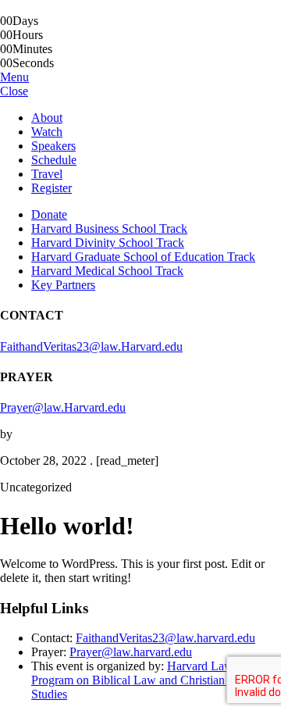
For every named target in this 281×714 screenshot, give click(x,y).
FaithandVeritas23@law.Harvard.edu (91, 346)
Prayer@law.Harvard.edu (63, 407)
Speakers (53, 145)
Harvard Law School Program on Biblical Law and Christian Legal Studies (151, 680)
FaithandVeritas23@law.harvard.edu (165, 637)
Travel (46, 173)
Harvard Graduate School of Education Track (143, 256)
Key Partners (63, 284)
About (46, 117)
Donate (49, 214)
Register (51, 188)
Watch (46, 131)
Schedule (53, 159)
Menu (14, 77)
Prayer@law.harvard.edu (130, 652)
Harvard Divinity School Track (107, 242)
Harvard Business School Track (109, 228)
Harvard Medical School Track (107, 270)
